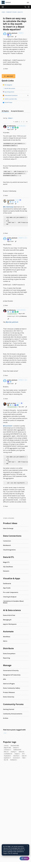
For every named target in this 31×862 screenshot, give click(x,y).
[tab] (5, 111)
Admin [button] (21, 751)
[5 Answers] (15, 128)
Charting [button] (13, 751)
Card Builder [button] (8, 753)
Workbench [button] (13, 760)
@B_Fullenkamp (8, 207)
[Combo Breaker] (11, 128)
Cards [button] (6, 745)
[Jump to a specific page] (26, 121)
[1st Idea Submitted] (15, 202)
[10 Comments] (18, 128)
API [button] (23, 753)
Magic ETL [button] (7, 747)
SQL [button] (6, 760)
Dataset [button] (15, 747)
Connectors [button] (7, 749)
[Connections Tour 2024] (8, 202)
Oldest (10, 118)
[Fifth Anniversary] (13, 128)
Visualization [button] (7, 756)
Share (5, 69)
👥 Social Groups (7, 102)
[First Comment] (11, 35)
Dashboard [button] (17, 749)
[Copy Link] (16, 36)
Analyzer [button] (17, 753)
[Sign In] (28, 7)
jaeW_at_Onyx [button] (11, 403)
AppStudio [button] (7, 758)
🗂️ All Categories (7, 85)
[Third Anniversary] (8, 35)
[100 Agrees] (15, 405)
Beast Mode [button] (15, 745)
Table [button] (24, 758)
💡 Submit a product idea (10, 99)
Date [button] (5, 733)
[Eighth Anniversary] (18, 405)
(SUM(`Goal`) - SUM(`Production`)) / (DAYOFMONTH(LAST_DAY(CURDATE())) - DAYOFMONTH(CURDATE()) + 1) (15, 173)
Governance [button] (16, 758)
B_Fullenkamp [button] (11, 126)
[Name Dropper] (8, 128)
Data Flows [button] (16, 756)
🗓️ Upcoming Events (8, 92)
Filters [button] (6, 751)
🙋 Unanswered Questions (15, 95)
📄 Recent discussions (9, 88)
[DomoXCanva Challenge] (18, 202)
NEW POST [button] (10, 76)
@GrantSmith (7, 426)
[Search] (25, 7)
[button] (5, 34)
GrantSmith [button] (10, 200)
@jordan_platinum (12, 322)
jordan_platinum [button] (12, 33)
